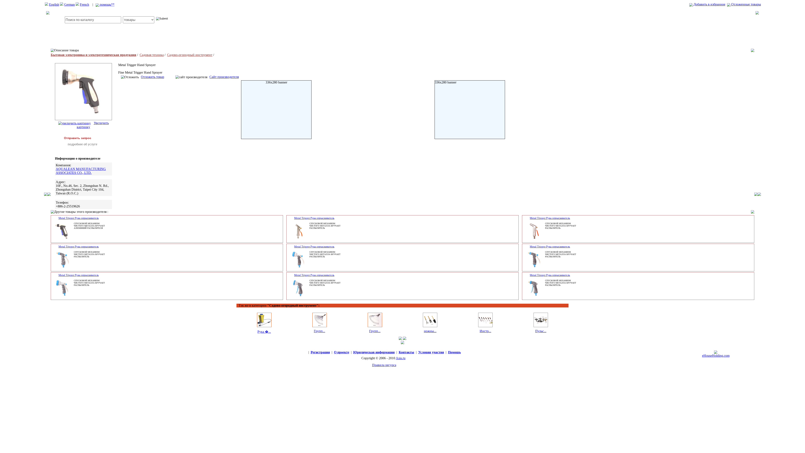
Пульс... (540, 331)
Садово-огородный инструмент (189, 55)
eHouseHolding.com (716, 355)
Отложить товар (152, 77)
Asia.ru (400, 358)
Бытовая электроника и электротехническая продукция (93, 55)
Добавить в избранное (709, 4)
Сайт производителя (224, 77)
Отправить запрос (77, 138)
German (69, 4)
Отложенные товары (745, 4)
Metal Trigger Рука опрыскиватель (78, 218)
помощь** (106, 4)
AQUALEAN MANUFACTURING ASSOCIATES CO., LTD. (81, 170)
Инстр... (485, 331)
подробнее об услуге (82, 144)
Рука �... (264, 331)
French (84, 4)
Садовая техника (152, 55)
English (54, 4)
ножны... (430, 331)
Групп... (319, 331)
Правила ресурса (384, 365)
